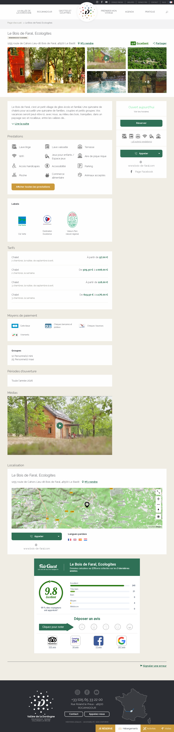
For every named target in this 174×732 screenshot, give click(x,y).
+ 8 (147, 82)
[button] (171, 2)
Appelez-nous (97, 714)
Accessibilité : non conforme (95, 722)
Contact (73, 714)
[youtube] (60, 425)
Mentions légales (73, 722)
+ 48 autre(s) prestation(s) (141, 142)
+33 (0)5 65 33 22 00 (87, 700)
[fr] (171, 2)
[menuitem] (24, 12)
